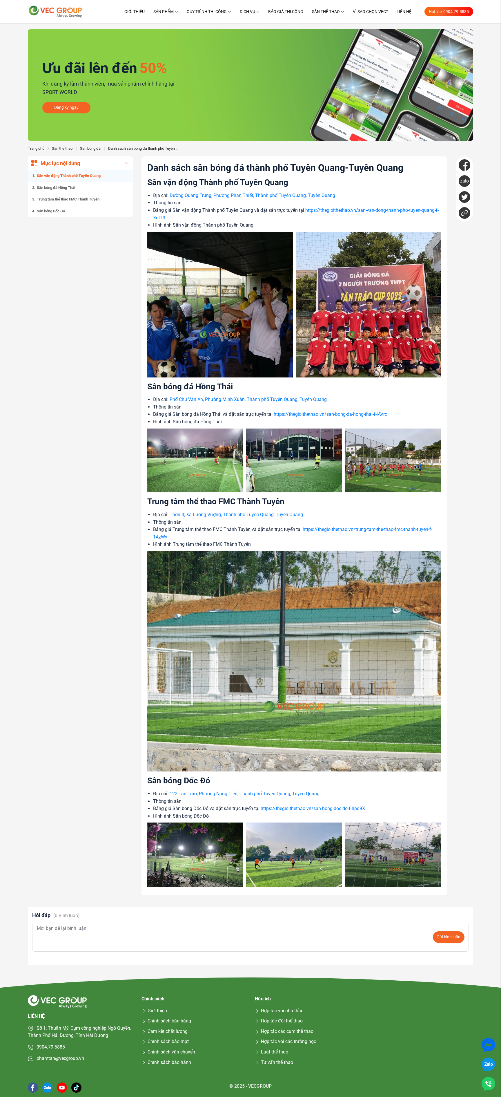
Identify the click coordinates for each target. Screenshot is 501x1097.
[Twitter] (464, 197)
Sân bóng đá (90, 148)
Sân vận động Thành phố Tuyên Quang (69, 176)
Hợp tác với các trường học (288, 1041)
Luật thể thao (274, 1052)
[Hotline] (488, 1083)
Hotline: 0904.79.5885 (449, 11)
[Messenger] (488, 1044)
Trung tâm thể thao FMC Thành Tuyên (68, 199)
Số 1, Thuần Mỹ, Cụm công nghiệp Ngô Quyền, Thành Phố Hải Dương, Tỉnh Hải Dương (79, 1031)
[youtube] (62, 1087)
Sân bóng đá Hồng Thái (56, 187)
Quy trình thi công (207, 11)
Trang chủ (36, 148)
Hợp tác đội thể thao (282, 1021)
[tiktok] (76, 1087)
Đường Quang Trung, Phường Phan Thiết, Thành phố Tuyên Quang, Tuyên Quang (252, 195)
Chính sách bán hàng (169, 1021)
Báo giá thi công (285, 11)
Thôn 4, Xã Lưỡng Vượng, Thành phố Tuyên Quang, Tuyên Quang (236, 514)
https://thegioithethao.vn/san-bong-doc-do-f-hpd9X (313, 808)
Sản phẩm (163, 11)
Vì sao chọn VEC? (370, 11)
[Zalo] (488, 1064)
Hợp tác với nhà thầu (282, 1010)
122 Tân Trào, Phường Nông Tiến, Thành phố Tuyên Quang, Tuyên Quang (245, 793)
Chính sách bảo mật (168, 1041)
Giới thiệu (134, 11)
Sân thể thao (326, 11)
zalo (464, 181)
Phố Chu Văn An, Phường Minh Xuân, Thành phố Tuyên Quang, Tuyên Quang (248, 399)
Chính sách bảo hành (169, 1062)
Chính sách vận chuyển (171, 1052)
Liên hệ (404, 11)
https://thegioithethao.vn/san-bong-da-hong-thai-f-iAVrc (330, 414)
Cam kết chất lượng (168, 1031)
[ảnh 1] (220, 304)
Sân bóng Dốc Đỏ (51, 211)
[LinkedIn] (464, 213)
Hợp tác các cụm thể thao (287, 1031)
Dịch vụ (247, 11)
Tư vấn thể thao (277, 1062)
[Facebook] (464, 165)
